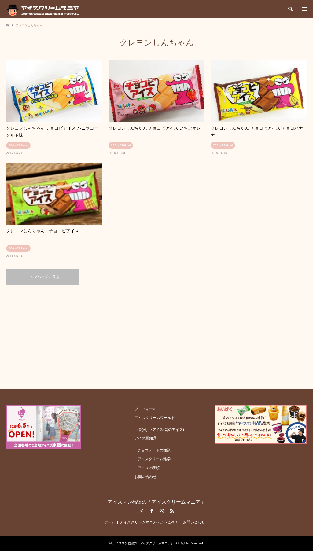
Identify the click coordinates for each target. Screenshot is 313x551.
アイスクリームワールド (154, 418)
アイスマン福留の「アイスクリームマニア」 (156, 502)
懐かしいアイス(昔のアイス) (161, 430)
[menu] (304, 9)
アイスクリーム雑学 (154, 459)
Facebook (151, 511)
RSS (172, 511)
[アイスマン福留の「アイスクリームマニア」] (44, 9)
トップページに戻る (42, 277)
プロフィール (145, 409)
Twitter (141, 511)
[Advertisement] (156, 336)
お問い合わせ (145, 477)
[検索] (290, 9)
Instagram (162, 511)
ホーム (109, 522)
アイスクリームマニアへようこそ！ (149, 522)
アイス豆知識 (145, 438)
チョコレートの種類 (154, 450)
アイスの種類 (149, 468)
